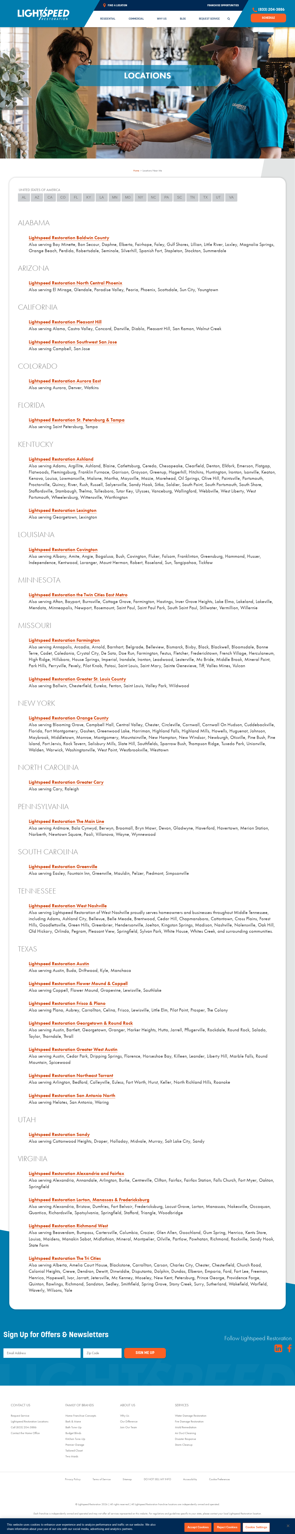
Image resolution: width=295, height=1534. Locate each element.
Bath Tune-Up (73, 1427)
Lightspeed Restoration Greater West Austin (73, 1049)
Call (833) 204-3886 (23, 1427)
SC (179, 197)
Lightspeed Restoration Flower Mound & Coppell (78, 983)
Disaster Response (185, 1439)
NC (153, 197)
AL (24, 197)
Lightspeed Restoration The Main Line (66, 821)
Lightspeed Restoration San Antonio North (72, 1095)
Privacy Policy (73, 1479)
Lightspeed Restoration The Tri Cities (65, 1258)
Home (136, 170)
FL (76, 197)
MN (114, 197)
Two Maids (71, 1456)
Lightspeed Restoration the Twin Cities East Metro (78, 595)
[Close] (288, 1526)
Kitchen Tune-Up (75, 1439)
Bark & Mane (73, 1421)
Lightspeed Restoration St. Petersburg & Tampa (77, 420)
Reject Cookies (227, 1527)
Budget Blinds (73, 1433)
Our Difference (129, 1421)
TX (205, 197)
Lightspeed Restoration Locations (29, 1421)
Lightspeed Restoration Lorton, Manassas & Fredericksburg (89, 1200)
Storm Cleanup (183, 1445)
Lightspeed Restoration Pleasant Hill (65, 322)
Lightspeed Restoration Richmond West (68, 1226)
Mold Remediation (186, 1427)
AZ (37, 197)
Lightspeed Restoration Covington (63, 549)
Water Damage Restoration (190, 1415)
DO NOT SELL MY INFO (157, 1479)
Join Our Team (128, 1427)
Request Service (209, 18)
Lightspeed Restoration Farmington (64, 640)
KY (88, 197)
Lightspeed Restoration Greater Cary (66, 782)
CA (50, 197)
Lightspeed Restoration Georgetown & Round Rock (81, 1023)
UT (218, 197)
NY (140, 197)
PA (166, 197)
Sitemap (127, 1479)
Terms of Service (102, 1479)
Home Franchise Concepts (80, 1415)
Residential (107, 18)
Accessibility (190, 1479)
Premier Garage (74, 1445)
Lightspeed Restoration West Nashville (68, 906)
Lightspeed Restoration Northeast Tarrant (71, 1075)
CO (62, 197)
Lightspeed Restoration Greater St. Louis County (77, 679)
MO (127, 197)
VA (231, 197)
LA (102, 197)
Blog (183, 18)
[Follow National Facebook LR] (289, 1348)
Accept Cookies (198, 1527)
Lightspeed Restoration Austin (59, 963)
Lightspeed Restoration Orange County (69, 718)
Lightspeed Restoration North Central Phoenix (75, 283)
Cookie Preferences (219, 1479)
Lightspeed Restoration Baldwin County (69, 238)
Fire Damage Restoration (189, 1421)
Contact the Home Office (25, 1433)
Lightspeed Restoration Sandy (59, 1134)
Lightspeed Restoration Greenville (63, 866)
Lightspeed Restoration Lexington (63, 510)
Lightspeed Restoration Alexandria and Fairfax (76, 1173)
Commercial (136, 18)
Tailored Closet (74, 1450)
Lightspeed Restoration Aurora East (65, 381)
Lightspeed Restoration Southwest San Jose (73, 342)
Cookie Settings (256, 1527)
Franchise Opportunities (223, 5)
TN (192, 197)
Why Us (162, 18)
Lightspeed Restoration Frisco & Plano (67, 1003)
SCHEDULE (268, 18)
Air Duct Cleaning (185, 1433)
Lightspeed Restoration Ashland (61, 459)
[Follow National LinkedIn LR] (278, 1348)
